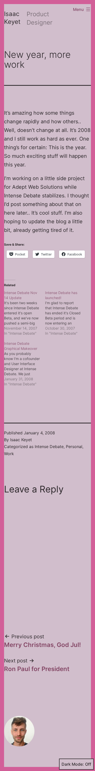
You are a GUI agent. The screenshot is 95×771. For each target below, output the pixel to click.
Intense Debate (49, 446)
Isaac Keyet (21, 439)
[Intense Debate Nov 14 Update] (24, 313)
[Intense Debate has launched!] (65, 313)
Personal (74, 446)
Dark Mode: (73, 764)
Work (9, 453)
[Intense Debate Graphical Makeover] (24, 364)
